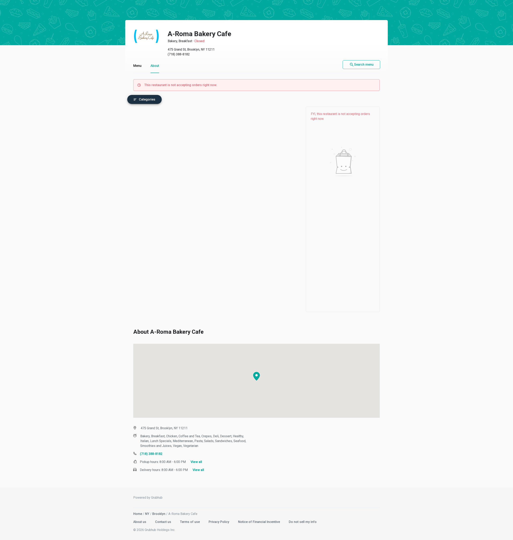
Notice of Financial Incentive (259, 522)
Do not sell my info (303, 522)
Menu (137, 66)
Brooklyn (158, 514)
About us (140, 522)
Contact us (163, 522)
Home (137, 514)
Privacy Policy (219, 522)
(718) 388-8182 (179, 54)
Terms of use (190, 522)
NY (147, 514)
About (154, 66)
